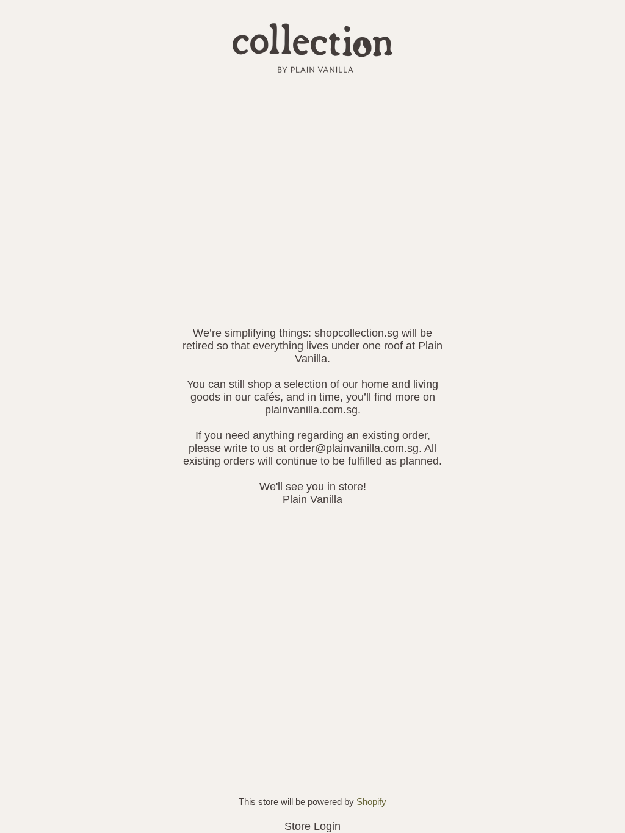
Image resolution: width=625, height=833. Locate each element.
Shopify (371, 801)
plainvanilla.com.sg (311, 410)
